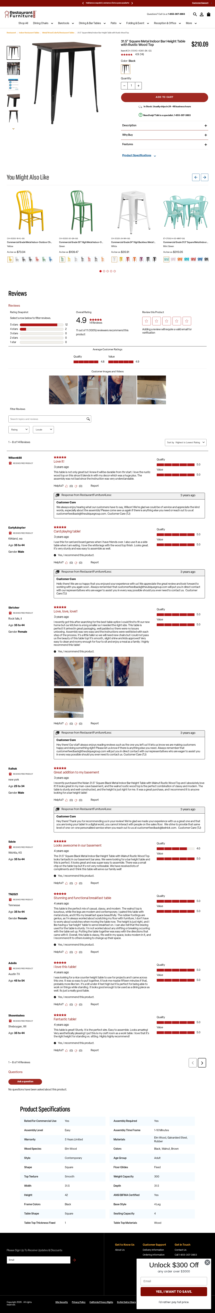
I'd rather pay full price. (174, 1302)
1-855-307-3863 (176, 14)
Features (127, 144)
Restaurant (11, 33)
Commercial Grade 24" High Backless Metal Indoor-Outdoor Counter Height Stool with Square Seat (133, 242)
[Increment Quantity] (138, 85)
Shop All (23, 23)
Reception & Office (165, 23)
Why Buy (127, 135)
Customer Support (200, 3)
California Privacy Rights (101, 1302)
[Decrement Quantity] (124, 85)
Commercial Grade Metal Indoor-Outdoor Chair (29, 242)
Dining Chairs (40, 23)
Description (129, 125)
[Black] (125, 69)
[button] (13, 53)
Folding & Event (135, 23)
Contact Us (180, 1250)
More (189, 23)
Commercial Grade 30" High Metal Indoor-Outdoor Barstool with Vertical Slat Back (81, 242)
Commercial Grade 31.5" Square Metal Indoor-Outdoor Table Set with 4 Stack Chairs (185, 242)
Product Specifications (136, 155)
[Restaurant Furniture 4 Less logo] (21, 14)
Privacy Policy (78, 1302)
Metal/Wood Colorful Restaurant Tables (58, 33)
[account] (202, 14)
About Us (120, 1250)
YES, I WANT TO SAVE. (174, 1291)
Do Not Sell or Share (126, 1302)
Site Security (61, 1302)
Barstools (63, 23)
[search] (195, 14)
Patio (114, 23)
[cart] (208, 16)
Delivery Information (153, 1250)
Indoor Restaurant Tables (29, 33)
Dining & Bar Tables (90, 23)
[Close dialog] (207, 1262)
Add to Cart (164, 97)
